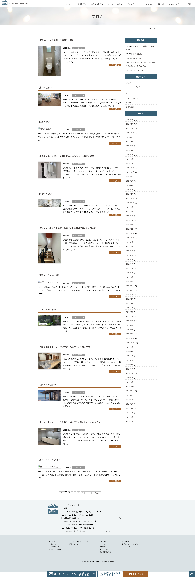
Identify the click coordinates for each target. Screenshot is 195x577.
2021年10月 (130, 290)
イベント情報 (147, 4)
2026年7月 (130, 124)
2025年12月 (130, 133)
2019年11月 (130, 391)
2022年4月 (130, 264)
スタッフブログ (134, 87)
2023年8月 (130, 211)
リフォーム (130, 94)
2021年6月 (130, 308)
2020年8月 (130, 351)
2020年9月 (130, 347)
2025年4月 (130, 163)
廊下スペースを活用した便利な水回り (56, 40)
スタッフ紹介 (173, 4)
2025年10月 (130, 137)
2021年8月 (130, 299)
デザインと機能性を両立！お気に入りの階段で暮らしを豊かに (67, 228)
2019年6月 (130, 413)
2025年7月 (130, 150)
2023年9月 (130, 207)
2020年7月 (130, 356)
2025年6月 (130, 155)
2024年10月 (130, 176)
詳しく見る (115, 65)
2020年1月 (130, 382)
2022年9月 (130, 242)
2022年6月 (130, 255)
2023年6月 (130, 220)
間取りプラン (132, 4)
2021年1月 (130, 330)
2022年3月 (130, 268)
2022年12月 (130, 229)
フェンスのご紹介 (47, 309)
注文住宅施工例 (97, 4)
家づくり (69, 4)
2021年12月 (130, 281)
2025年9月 (130, 141)
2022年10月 (130, 238)
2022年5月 (130, 260)
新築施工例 (130, 107)
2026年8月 (130, 120)
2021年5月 (130, 312)
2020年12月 (130, 334)
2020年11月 (130, 338)
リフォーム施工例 (115, 4)
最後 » (97, 493)
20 (82, 493)
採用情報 (160, 4)
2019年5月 (130, 417)
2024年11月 (130, 172)
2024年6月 (130, 190)
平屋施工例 (82, 4)
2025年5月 (130, 159)
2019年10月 (130, 395)
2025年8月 (130, 146)
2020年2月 (130, 378)
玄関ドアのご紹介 (47, 385)
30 (86, 493)
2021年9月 (130, 294)
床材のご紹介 (45, 87)
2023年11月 (130, 198)
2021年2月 (130, 325)
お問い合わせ (124, 541)
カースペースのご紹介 (49, 460)
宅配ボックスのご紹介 (49, 275)
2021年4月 (130, 316)
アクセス (103, 544)
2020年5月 (130, 365)
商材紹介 (129, 102)
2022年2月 (130, 273)
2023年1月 (130, 224)
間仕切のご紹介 (46, 194)
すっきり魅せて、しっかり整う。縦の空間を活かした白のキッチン (69, 422)
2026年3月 (130, 128)
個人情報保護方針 (105, 552)
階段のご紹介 (45, 122)
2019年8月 (130, 404)
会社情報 (187, 4)
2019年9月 (130, 399)
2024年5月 (130, 194)
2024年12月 (130, 168)
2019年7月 (130, 408)
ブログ (128, 83)
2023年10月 (130, 203)
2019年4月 (130, 421)
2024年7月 (130, 185)
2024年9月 (130, 181)
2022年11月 (130, 233)
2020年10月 (130, 343)
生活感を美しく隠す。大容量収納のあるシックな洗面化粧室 (66, 156)
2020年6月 (130, 360)
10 (78, 493)
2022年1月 (130, 277)
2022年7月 (130, 251)
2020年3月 (130, 373)
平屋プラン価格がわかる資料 (129, 544)
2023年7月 (130, 216)
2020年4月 (130, 369)
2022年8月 (130, 246)
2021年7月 (130, 303)
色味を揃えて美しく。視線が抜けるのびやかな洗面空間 (64, 347)
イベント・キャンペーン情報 (78, 541)
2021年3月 (130, 321)
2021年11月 (130, 286)
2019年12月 (130, 386)
